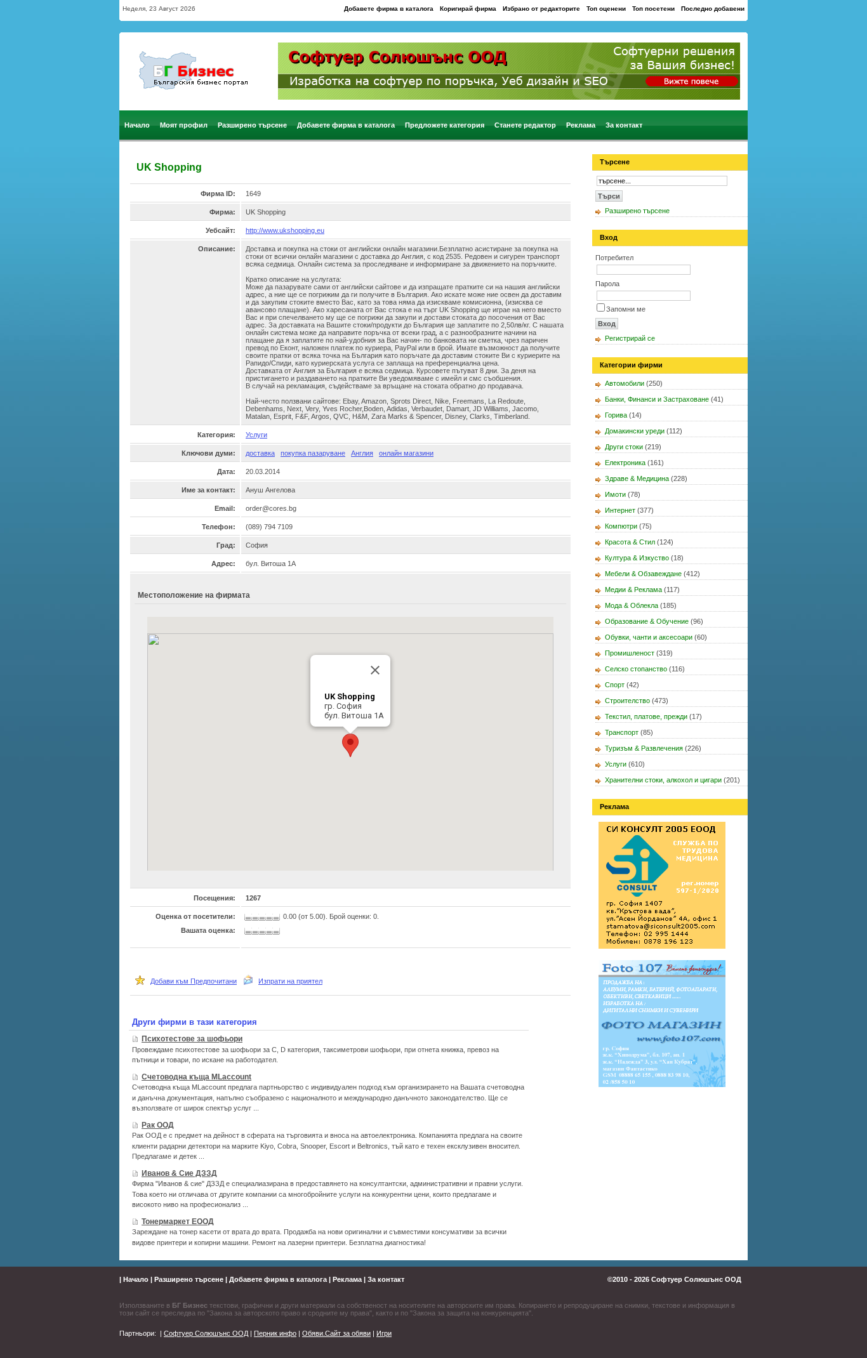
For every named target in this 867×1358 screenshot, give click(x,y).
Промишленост (629, 653)
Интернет (620, 510)
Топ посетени (653, 8)
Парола (607, 283)
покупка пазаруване (313, 453)
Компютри (621, 526)
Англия (362, 453)
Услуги (256, 434)
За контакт (624, 125)
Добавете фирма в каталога (389, 8)
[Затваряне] (375, 670)
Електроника (625, 462)
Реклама (580, 125)
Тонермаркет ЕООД (178, 1221)
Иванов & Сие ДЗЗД (179, 1173)
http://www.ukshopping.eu (285, 230)
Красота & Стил (630, 542)
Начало (137, 125)
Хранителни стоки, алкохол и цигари (663, 780)
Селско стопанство (636, 669)
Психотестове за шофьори (192, 1038)
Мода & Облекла (631, 605)
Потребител (614, 257)
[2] (257, 931)
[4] (270, 931)
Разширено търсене (252, 125)
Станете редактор (525, 125)
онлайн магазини (406, 453)
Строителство (627, 700)
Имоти (615, 494)
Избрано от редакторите (541, 8)
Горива (616, 415)
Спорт (615, 685)
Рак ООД (158, 1125)
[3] (263, 931)
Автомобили (624, 383)
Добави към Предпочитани (193, 981)
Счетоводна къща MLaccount (196, 1076)
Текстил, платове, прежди (646, 716)
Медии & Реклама (633, 589)
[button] (350, 745)
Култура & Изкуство (637, 558)
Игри (384, 1333)
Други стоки (624, 447)
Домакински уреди (635, 431)
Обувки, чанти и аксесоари (648, 637)
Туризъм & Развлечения (644, 748)
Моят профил (184, 125)
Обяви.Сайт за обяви (336, 1333)
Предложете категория (444, 125)
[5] (277, 931)
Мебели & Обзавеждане (643, 573)
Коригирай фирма (468, 8)
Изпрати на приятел (290, 981)
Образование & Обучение (647, 621)
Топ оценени (606, 8)
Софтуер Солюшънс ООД (696, 1279)
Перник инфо (275, 1333)
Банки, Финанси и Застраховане (657, 399)
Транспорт (622, 732)
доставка (260, 453)
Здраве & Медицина (637, 478)
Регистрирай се (630, 338)
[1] (249, 931)
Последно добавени (713, 8)
